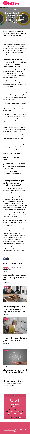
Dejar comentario (18, 25)
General (15, 9)
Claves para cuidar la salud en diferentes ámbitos (15, 371)
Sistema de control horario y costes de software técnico (15, 340)
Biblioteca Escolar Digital (9, 429)
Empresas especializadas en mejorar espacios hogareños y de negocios (14, 309)
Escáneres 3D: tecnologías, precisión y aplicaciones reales (14, 277)
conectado (18, 383)
